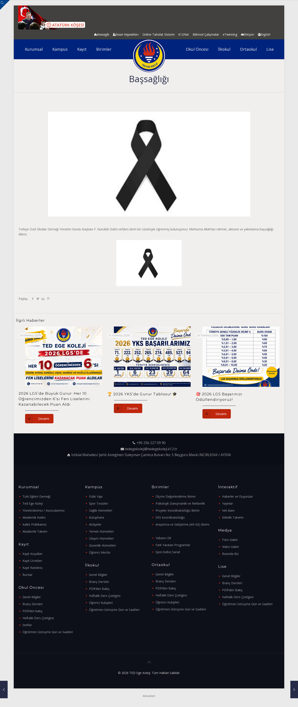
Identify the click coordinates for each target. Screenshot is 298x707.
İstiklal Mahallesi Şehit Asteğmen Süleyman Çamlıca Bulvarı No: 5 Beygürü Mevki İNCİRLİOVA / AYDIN (151, 455)
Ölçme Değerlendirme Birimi (175, 496)
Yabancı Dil (163, 538)
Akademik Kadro (34, 517)
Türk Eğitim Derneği (36, 496)
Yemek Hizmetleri (101, 531)
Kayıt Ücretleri (32, 561)
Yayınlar (227, 503)
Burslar (27, 575)
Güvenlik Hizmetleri (102, 545)
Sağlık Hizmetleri (100, 510)
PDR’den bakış (32, 611)
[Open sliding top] (5, 5)
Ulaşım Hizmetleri (101, 538)
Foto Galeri (230, 540)
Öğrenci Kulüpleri (101, 603)
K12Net (183, 34)
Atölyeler (95, 524)
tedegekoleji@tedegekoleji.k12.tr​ (151, 449)
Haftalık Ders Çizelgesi (38, 618)
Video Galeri (230, 547)
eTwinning (230, 34)
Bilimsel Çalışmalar (206, 34)
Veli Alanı (228, 510)
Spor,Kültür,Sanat (168, 552)
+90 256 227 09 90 (151, 443)
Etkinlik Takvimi (232, 517)
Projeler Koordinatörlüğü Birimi (177, 510)
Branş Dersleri (32, 604)
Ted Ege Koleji (32, 503)
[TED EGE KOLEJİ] (149, 55)
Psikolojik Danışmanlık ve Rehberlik (180, 503)
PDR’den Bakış (99, 589)
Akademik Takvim (34, 531)
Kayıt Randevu (32, 568)
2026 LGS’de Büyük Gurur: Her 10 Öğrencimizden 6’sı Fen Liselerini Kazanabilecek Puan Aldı (54, 398)
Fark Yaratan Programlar (173, 545)
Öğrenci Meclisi (99, 552)
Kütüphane (96, 517)
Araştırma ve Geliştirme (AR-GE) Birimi (182, 524)
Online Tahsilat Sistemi (158, 34)
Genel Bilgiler (31, 597)
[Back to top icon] (149, 662)
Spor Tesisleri (98, 503)
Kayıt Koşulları (32, 554)
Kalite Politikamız (34, 524)
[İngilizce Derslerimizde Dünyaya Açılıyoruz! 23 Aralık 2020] (294, 689)
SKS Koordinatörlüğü (170, 517)
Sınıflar (27, 625)
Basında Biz (230, 554)
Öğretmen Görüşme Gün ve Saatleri (47, 632)
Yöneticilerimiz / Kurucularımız (43, 510)
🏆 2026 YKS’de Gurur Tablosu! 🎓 (142, 394)
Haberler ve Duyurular (237, 496)
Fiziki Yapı (96, 496)
